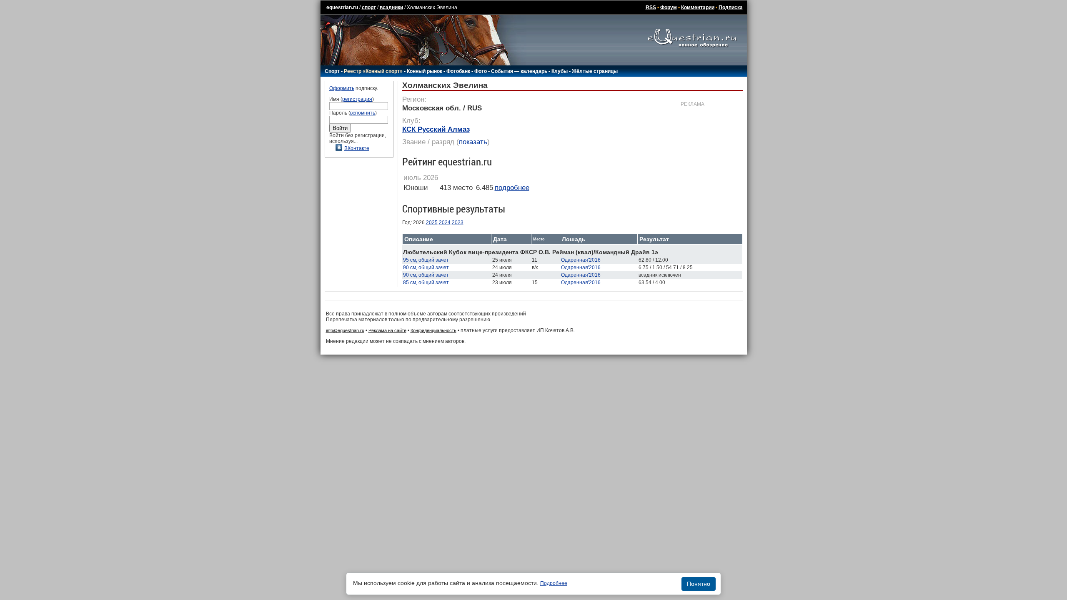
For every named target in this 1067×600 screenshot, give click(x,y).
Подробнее (553, 583)
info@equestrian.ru (345, 330)
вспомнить (362, 113)
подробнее (512, 188)
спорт (369, 7)
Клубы (559, 71)
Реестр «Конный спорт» (373, 71)
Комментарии (697, 7)
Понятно (698, 583)
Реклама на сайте (387, 330)
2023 (457, 222)
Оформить (341, 88)
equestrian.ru (342, 7)
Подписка (731, 7)
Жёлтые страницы (595, 71)
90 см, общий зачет (426, 267)
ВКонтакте (356, 148)
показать (473, 142)
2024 (445, 222)
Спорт (332, 71)
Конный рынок (424, 71)
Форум (668, 7)
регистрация (357, 99)
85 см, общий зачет (426, 282)
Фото (480, 71)
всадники (391, 7)
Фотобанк (458, 71)
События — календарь (519, 71)
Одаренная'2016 (581, 260)
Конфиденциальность (433, 330)
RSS (651, 7)
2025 (432, 222)
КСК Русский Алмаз (436, 129)
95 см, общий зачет (426, 260)
